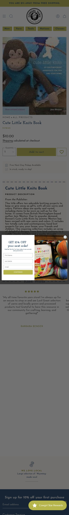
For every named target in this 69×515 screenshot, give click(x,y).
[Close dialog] (65, 236)
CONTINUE (18, 272)
